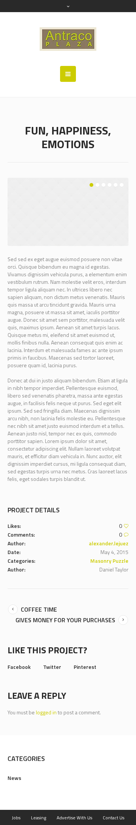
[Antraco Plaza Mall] (68, 39)
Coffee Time (39, 609)
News (14, 778)
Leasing (38, 817)
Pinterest (85, 667)
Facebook (19, 667)
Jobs (16, 817)
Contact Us (113, 817)
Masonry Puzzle (109, 561)
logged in (46, 712)
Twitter (52, 667)
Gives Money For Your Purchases (65, 620)
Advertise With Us (74, 817)
